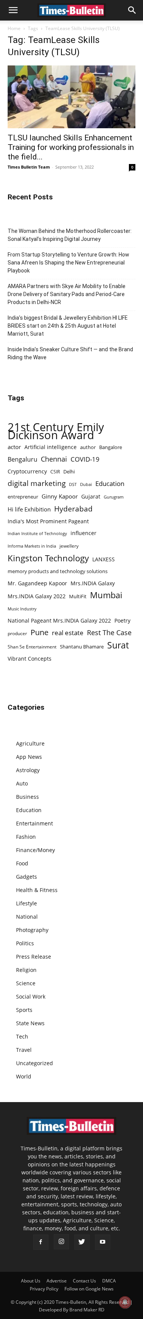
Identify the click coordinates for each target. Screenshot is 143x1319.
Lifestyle (26, 903)
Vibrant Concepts (29, 658)
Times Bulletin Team (29, 167)
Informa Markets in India (32, 546)
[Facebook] (40, 1242)
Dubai (86, 484)
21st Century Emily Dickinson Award (56, 431)
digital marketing (37, 483)
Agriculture (30, 743)
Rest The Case (109, 633)
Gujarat (90, 496)
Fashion (26, 836)
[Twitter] (82, 1242)
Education (109, 483)
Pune (39, 632)
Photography (32, 929)
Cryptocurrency (27, 471)
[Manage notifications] (125, 1302)
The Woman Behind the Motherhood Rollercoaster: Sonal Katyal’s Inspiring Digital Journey (70, 235)
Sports (24, 1009)
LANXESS (103, 559)
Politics (25, 943)
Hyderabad (73, 509)
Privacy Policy (44, 1289)
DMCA (109, 1281)
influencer (83, 533)
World (23, 1076)
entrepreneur (23, 496)
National (27, 916)
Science (25, 983)
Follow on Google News (89, 1289)
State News (30, 1023)
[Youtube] (102, 1242)
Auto (22, 783)
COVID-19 (85, 459)
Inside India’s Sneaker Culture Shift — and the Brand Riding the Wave (70, 353)
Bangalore (110, 447)
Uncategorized (34, 1063)
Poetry (122, 620)
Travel (24, 1049)
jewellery (69, 546)
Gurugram (114, 497)
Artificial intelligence (50, 447)
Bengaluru (22, 460)
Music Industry (22, 609)
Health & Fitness (37, 890)
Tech (22, 1036)
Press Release (33, 956)
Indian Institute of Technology (37, 533)
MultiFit (78, 596)
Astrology (28, 770)
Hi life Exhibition (29, 509)
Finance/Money (35, 850)
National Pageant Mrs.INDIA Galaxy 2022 (59, 620)
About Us (30, 1281)
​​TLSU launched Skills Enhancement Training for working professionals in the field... (71, 147)
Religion (26, 969)
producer (17, 633)
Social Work (30, 996)
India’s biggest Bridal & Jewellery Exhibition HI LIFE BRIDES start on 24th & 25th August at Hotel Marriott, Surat (68, 326)
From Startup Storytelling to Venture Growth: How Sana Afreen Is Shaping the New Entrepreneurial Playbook (68, 263)
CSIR (55, 471)
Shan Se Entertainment (32, 647)
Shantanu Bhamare (82, 646)
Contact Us (84, 1281)
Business (27, 796)
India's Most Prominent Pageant (48, 521)
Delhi (69, 471)
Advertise (57, 1281)
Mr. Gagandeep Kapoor (37, 583)
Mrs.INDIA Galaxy (93, 583)
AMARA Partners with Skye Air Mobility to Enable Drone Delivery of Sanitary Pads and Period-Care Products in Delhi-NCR (66, 294)
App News (29, 756)
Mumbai (106, 595)
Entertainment (34, 823)
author (88, 447)
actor (14, 447)
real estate (68, 633)
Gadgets (26, 876)
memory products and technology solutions (58, 571)
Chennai (54, 459)
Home (14, 28)
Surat (118, 645)
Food (22, 863)
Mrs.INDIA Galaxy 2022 (37, 596)
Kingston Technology (48, 558)
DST (73, 484)
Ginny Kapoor (60, 496)
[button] (13, 10)
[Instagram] (61, 1241)
